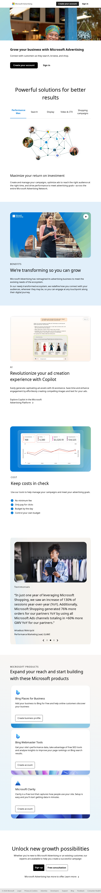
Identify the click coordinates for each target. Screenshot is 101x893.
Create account (25, 765)
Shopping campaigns (82, 112)
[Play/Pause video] (86, 217)
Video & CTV (67, 111)
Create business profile (29, 718)
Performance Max (18, 112)
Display (50, 111)
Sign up (39, 867)
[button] (44, 640)
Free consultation (57, 867)
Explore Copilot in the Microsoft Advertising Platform (26, 401)
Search (34, 111)
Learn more (70, 876)
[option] (50, 589)
